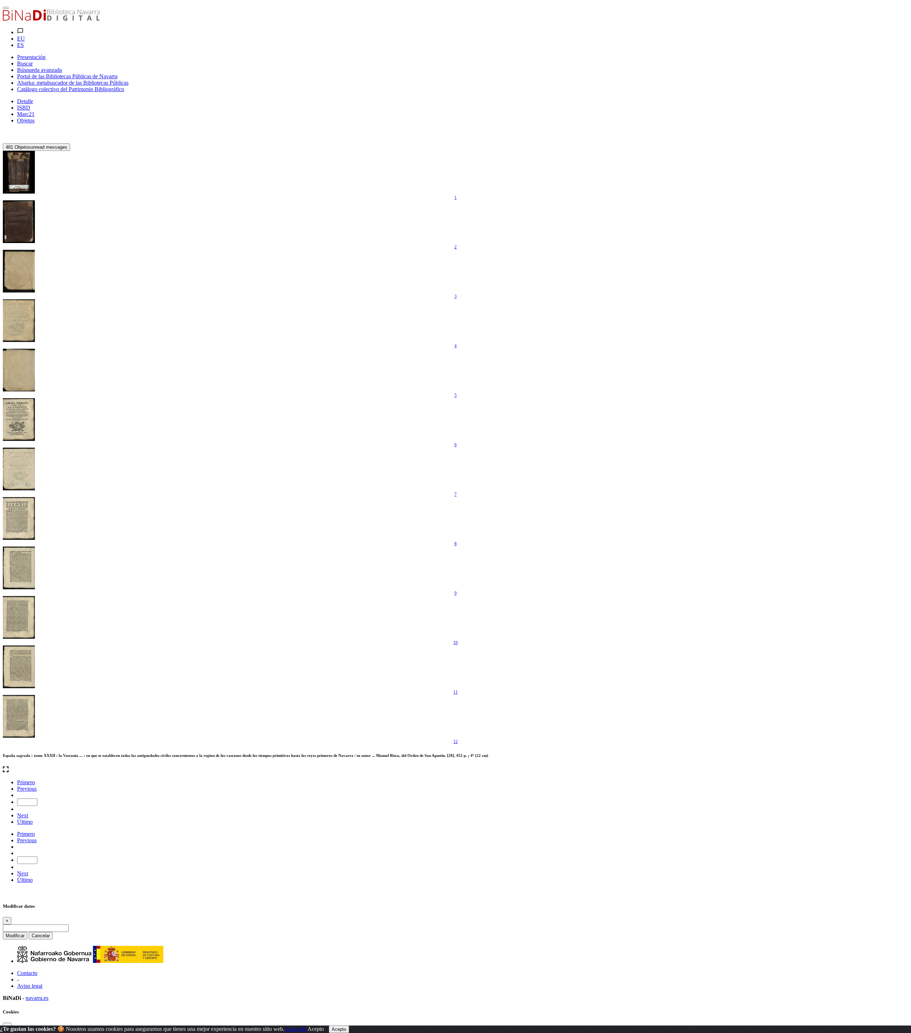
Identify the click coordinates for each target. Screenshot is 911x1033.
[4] (19, 320)
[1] (19, 172)
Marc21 (26, 114)
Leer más (296, 1029)
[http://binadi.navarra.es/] (51, 19)
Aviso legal (29, 986)
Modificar (15, 935)
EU (21, 39)
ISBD (23, 108)
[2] (19, 221)
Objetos (26, 120)
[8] (19, 518)
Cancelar (41, 935)
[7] (19, 469)
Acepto (315, 1029)
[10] (19, 617)
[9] (19, 568)
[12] (19, 716)
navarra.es (37, 998)
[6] (19, 419)
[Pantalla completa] (455, 770)
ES (20, 45)
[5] (19, 370)
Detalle (25, 101)
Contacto (27, 973)
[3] (19, 271)
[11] (19, 666)
